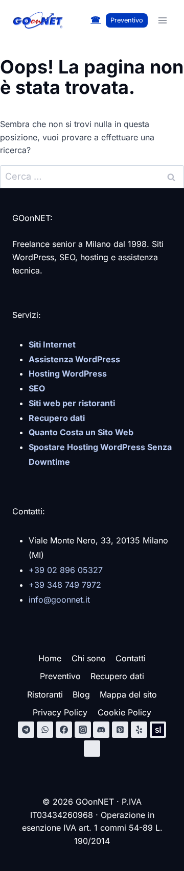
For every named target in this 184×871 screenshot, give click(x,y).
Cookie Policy (124, 712)
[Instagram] (83, 729)
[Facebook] (64, 729)
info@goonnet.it (59, 599)
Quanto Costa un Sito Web (81, 432)
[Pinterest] (120, 729)
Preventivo (126, 20)
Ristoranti (45, 694)
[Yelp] (139, 729)
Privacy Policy (60, 712)
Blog (81, 694)
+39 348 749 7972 (65, 585)
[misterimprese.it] (92, 748)
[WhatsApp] (45, 729)
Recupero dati (117, 676)
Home (49, 658)
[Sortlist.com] (158, 729)
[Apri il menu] (162, 20)
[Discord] (101, 729)
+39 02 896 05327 (66, 570)
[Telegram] (26, 729)
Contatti (131, 658)
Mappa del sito (128, 694)
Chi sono (89, 658)
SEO (37, 388)
